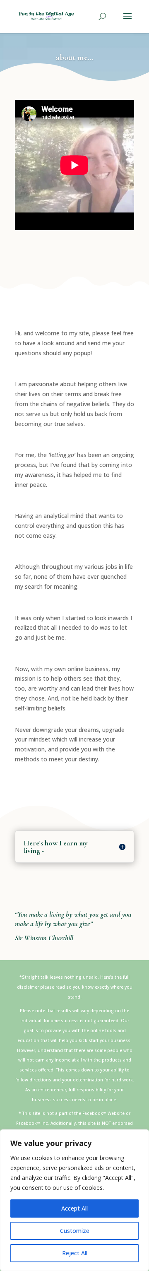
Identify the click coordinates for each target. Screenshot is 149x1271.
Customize (74, 1231)
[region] (74, 1200)
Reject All (74, 1253)
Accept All (74, 1208)
